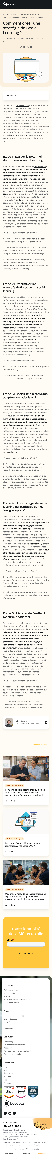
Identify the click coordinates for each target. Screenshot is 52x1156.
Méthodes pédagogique (30, 14)
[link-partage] (24, 47)
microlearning (12, 452)
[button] (46, 5)
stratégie (17, 200)
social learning (22, 105)
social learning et (10, 194)
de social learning (19, 135)
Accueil (6, 14)
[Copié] (21, 46)
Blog (14, 14)
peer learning (36, 543)
